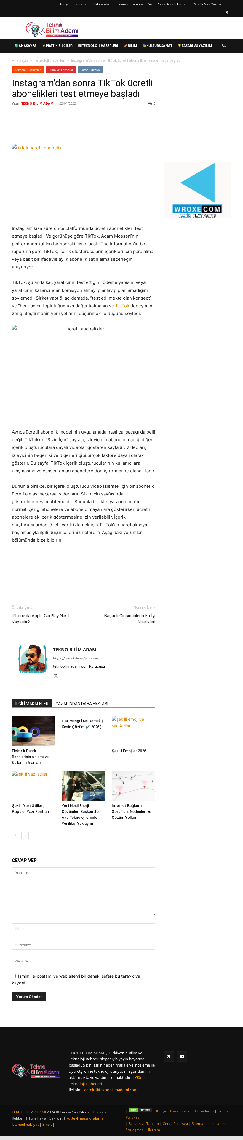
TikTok (122, 305)
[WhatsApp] (95, 127)
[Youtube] (182, 1056)
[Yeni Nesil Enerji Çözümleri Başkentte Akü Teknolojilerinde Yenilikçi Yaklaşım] (83, 786)
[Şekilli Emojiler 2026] (133, 731)
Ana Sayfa (20, 60)
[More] (109, 127)
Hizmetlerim (203, 1111)
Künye (64, 4)
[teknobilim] (36, 1071)
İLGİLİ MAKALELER (32, 703)
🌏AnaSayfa (25, 45)
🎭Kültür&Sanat (157, 45)
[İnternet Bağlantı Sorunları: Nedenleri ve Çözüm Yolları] (133, 786)
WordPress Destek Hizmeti (168, 4)
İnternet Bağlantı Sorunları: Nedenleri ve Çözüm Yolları (131, 811)
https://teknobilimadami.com (75, 658)
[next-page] (25, 835)
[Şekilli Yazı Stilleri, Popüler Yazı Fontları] (33, 786)
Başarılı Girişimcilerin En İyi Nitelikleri (129, 619)
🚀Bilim (130, 45)
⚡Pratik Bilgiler (57, 45)
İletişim (80, 4)
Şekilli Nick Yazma (207, 4)
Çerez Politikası (175, 1123)
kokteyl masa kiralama (84, 1118)
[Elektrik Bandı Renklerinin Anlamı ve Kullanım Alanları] (33, 731)
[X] (226, 12)
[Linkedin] (82, 127)
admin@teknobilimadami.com (111, 1089)
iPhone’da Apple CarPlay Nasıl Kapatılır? (40, 619)
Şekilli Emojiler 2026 (129, 751)
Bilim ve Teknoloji (61, 70)
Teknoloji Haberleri (49, 60)
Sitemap (198, 1123)
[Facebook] (54, 127)
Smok (47, 1124)
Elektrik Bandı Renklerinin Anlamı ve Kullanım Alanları (30, 757)
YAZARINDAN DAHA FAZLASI (82, 703)
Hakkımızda (100, 4)
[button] (224, 46)
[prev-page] (15, 835)
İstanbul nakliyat (25, 1124)
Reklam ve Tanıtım (129, 4)
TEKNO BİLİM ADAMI (38, 103)
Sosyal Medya (90, 70)
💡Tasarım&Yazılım (195, 45)
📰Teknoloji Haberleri (98, 45)
